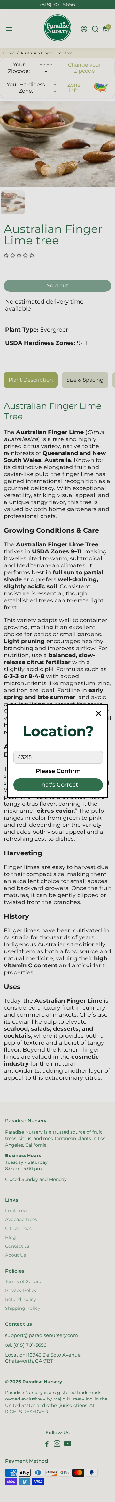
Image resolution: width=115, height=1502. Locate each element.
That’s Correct (58, 784)
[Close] (98, 713)
